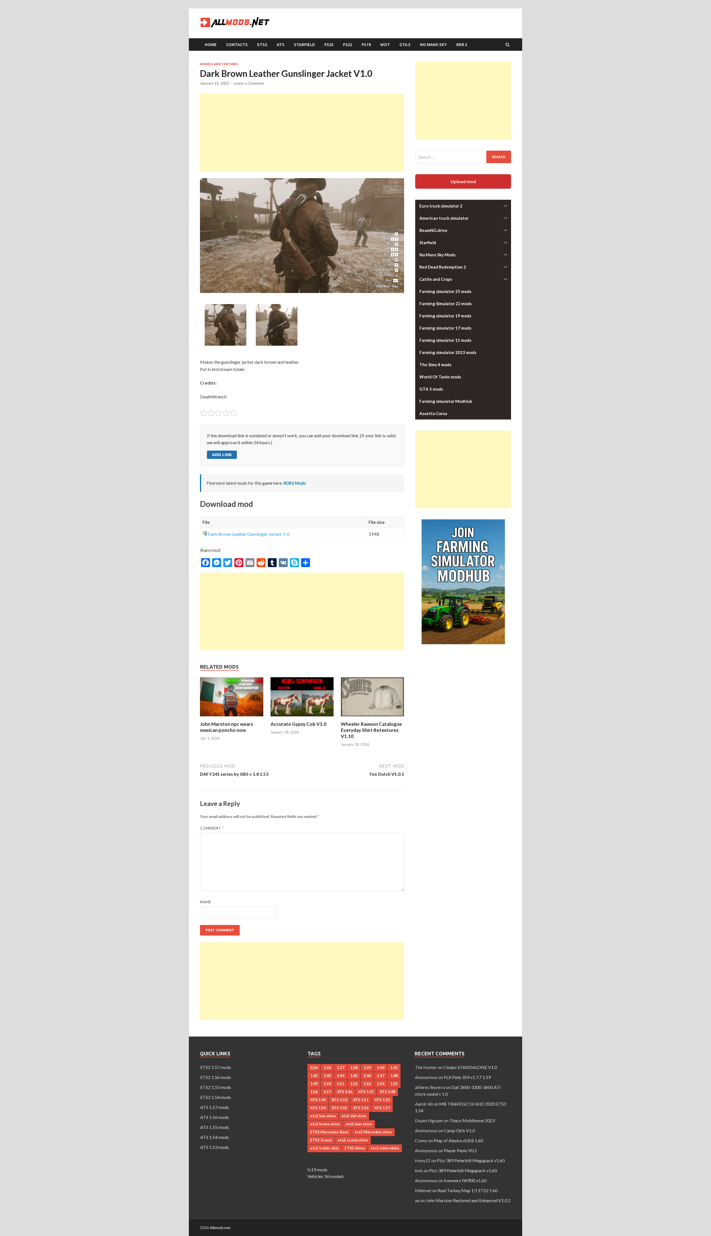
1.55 (394, 1083)
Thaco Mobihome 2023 (472, 1120)
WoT (385, 44)
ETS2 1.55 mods (215, 1087)
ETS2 (262, 44)
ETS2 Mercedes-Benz (329, 1132)
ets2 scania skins (353, 1140)
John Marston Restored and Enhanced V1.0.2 (468, 1200)
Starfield (304, 44)
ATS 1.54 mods (214, 1137)
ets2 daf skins (354, 1116)
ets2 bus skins (323, 1116)
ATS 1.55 (339, 1108)
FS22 (347, 44)
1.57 (327, 1092)
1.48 (394, 1075)
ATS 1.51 (361, 1100)
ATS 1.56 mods (214, 1117)
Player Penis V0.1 (460, 1150)
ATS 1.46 (344, 1092)
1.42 (314, 1075)
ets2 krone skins (325, 1124)
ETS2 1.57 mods (215, 1067)
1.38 (354, 1067)
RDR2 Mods (295, 483)
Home (211, 44)
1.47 (380, 1075)
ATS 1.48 (387, 1092)
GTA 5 (404, 44)
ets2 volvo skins (384, 1148)
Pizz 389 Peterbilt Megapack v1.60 (471, 1160)
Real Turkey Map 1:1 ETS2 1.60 (468, 1190)
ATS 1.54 (318, 1108)
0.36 (314, 1067)
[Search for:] (463, 157)
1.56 (314, 1092)
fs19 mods (317, 1169)
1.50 (327, 1083)
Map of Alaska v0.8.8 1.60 (458, 1140)
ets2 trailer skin (324, 1148)
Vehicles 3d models (325, 1176)
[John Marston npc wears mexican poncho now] (231, 717)
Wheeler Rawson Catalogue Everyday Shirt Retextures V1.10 (371, 730)
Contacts (237, 44)
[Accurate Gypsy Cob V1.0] (302, 717)
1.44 (340, 1075)
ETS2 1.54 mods (215, 1097)
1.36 (327, 1067)
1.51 (340, 1083)
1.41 (394, 1067)
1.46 (367, 1075)
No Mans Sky (433, 44)
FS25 (329, 44)
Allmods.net (220, 1227)
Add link (222, 454)
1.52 (354, 1083)
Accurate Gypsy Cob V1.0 (298, 724)
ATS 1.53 (382, 1100)
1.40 (380, 1067)
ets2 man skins (359, 1124)
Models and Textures (219, 64)
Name (205, 902)
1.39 (367, 1067)
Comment (212, 828)
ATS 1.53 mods (214, 1147)
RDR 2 (461, 44)
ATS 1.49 (318, 1100)
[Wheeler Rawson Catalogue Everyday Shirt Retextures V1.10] (372, 717)
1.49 (314, 1083)
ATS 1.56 (361, 1108)
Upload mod (463, 181)
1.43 (327, 1075)
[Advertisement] (302, 132)
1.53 (367, 1083)
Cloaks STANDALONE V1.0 (470, 1067)
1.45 (354, 1075)
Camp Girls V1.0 (459, 1130)
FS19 (366, 44)
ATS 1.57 (382, 1108)
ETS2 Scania (321, 1140)
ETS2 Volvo (355, 1148)
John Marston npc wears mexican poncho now (226, 727)
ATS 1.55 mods (214, 1127)
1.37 (340, 1067)
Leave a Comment (249, 83)
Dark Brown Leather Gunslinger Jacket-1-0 (249, 534)
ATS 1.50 (339, 1100)
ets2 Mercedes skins (373, 1132)
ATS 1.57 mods (214, 1107)
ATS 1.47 (366, 1092)
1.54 (380, 1083)
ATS (280, 44)
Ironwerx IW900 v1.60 (465, 1180)
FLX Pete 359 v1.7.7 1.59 (467, 1077)
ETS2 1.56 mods (215, 1077)
